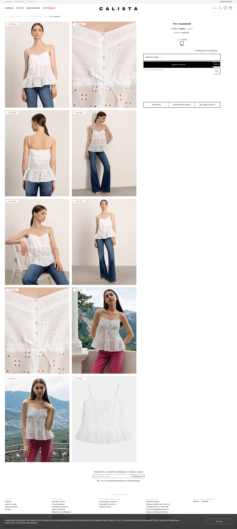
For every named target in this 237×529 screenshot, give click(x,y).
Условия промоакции (134, 480)
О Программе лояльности (108, 501)
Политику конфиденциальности (116, 480)
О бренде (8, 501)
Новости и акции (11, 504)
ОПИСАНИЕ (156, 105)
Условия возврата (58, 504)
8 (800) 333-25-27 (226, 2)
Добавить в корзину (178, 64)
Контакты (8, 509)
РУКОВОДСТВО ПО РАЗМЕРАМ (206, 51)
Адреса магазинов (11, 507)
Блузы (45, 16)
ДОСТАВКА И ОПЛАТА (207, 105)
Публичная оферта (153, 501)
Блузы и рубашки (35, 16)
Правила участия (105, 507)
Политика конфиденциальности (157, 509)
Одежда (25, 16)
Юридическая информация (61, 512)
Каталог (19, 16)
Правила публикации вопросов (157, 512)
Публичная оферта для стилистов (158, 504)
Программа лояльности (60, 507)
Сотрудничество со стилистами (157, 507)
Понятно (219, 521)
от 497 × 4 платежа (181, 33)
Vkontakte (205, 501)
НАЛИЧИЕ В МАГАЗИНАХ (182, 105)
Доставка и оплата (58, 501)
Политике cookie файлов (27, 523)
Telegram (196, 501)
